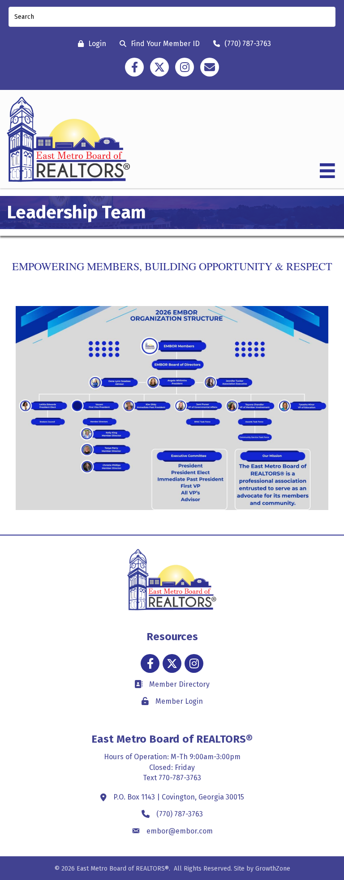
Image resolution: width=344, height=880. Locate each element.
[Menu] (327, 171)
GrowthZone (272, 868)
